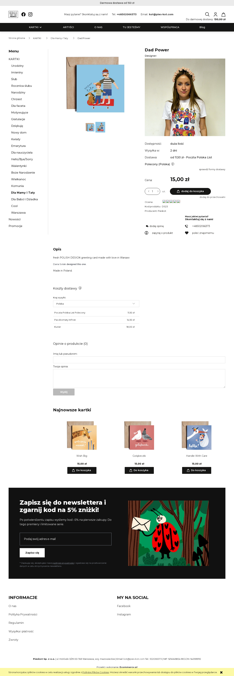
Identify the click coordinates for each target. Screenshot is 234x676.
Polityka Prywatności (23, 614)
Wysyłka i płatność (21, 631)
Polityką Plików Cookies (95, 672)
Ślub (14, 79)
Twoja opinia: (60, 366)
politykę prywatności (63, 563)
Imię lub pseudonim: (65, 353)
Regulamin (16, 622)
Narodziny (18, 92)
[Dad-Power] (100, 126)
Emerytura (18, 146)
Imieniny (17, 72)
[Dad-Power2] (90, 126)
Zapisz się (32, 552)
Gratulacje (18, 119)
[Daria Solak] (185, 97)
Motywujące (19, 112)
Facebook (124, 606)
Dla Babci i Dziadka (24, 199)
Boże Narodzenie (23, 172)
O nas (12, 606)
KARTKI (14, 59)
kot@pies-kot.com (161, 14)
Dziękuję (17, 126)
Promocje (15, 226)
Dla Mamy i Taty (23, 192)
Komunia (17, 186)
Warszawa (18, 212)
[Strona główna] (13, 14)
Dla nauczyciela (22, 152)
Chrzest (16, 99)
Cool (14, 206)
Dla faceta (18, 106)
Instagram (124, 614)
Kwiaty (15, 139)
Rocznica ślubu (21, 85)
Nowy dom (19, 132)
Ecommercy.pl (128, 667)
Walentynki (19, 166)
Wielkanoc (18, 179)
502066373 (156, 659)
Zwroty (13, 639)
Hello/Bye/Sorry (22, 159)
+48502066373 (127, 14)
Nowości (15, 219)
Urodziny (17, 65)
